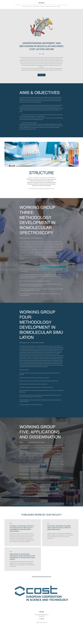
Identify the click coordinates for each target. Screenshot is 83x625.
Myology (41, 611)
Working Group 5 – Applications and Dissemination (41, 185)
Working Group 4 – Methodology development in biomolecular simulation (41, 183)
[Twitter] (41, 618)
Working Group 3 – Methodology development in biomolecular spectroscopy (41, 182)
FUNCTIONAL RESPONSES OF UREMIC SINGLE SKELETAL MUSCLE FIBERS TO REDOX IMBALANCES (59, 527)
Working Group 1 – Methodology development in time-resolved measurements (41, 179)
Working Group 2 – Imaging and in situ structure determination (41, 180)
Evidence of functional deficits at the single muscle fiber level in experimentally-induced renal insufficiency (22, 540)
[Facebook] (39, 618)
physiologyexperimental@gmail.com (42, 614)
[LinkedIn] (43, 618)
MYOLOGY (42, 3)
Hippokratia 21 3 (50, 538)
